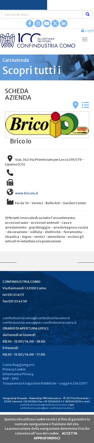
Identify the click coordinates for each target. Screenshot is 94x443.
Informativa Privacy (18, 374)
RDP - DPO (11, 378)
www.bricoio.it (26, 193)
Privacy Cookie (14, 369)
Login (89, 30)
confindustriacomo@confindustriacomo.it (36, 318)
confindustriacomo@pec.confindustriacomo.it (39, 322)
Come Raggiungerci (19, 365)
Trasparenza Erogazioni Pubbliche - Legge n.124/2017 (45, 383)
